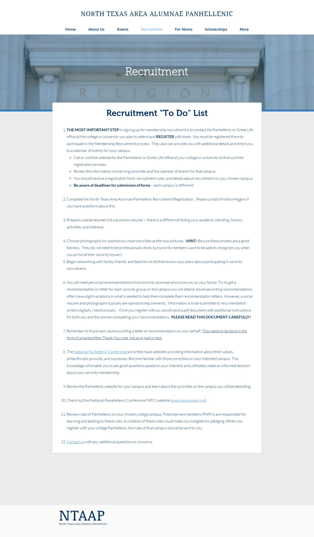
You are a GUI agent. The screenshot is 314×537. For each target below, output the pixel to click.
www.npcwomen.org (188, 400)
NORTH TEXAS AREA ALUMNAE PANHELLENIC (157, 14)
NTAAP (82, 515)
